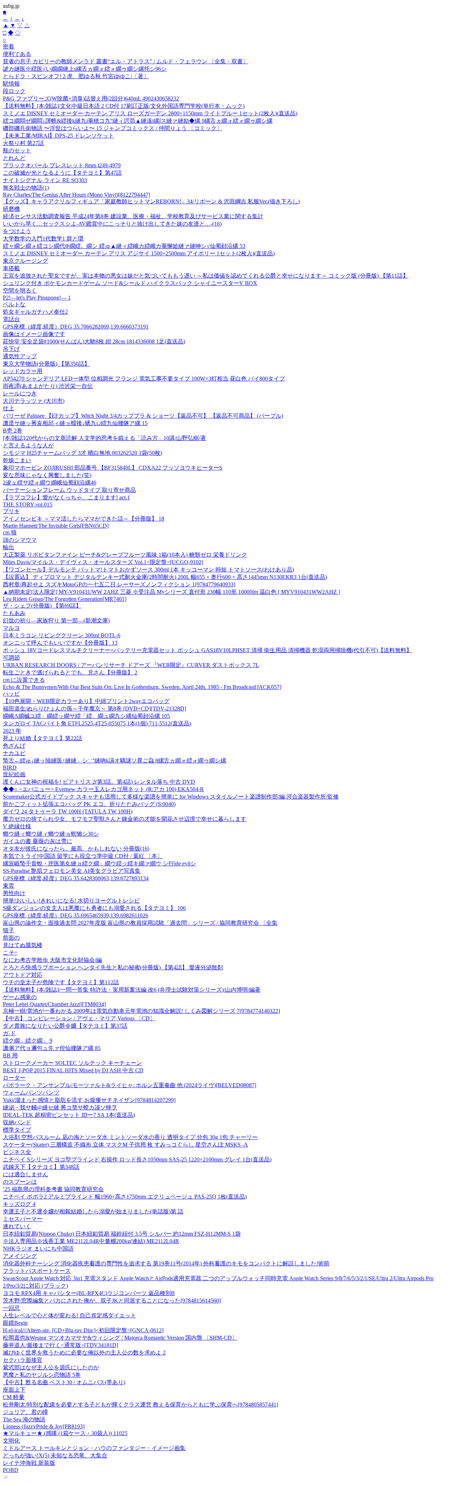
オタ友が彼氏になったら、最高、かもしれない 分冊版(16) (76, 849)
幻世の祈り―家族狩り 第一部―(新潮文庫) (56, 620)
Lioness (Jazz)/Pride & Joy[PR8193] (44, 1426)
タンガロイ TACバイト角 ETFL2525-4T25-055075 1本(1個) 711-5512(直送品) (97, 723)
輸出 (8, 547)
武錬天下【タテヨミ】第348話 (41, 1167)
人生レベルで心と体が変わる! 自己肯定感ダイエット (69, 1315)
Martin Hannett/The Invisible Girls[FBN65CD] (56, 526)
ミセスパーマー (22, 1219)
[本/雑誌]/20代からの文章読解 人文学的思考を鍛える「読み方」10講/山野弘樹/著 (104, 438)
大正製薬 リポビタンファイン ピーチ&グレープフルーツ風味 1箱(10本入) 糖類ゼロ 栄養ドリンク (125, 555)
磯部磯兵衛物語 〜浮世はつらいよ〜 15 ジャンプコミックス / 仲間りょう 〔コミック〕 (112, 128)
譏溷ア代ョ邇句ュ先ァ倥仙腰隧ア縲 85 (52, 1048)
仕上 (8, 408)
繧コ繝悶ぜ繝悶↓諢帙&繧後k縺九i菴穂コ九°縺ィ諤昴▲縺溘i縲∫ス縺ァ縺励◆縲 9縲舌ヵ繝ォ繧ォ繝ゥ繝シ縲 (138, 121)
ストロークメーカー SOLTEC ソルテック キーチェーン (72, 1063)
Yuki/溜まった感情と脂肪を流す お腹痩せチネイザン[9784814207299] (89, 1100)
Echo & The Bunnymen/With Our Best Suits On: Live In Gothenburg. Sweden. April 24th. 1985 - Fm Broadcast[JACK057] (142, 687)
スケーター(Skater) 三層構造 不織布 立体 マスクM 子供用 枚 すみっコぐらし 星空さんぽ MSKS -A (125, 1145)
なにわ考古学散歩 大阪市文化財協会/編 (52, 960)
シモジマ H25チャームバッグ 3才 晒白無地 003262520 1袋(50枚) (82, 453)
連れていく (17, 1226)
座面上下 (14, 1390)
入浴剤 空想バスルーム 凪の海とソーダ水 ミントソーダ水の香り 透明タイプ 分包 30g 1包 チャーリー (130, 1137)
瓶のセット (17, 150)
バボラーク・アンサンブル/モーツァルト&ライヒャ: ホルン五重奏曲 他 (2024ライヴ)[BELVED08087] (129, 1085)
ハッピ (11, 694)
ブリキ (11, 511)
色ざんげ (14, 746)
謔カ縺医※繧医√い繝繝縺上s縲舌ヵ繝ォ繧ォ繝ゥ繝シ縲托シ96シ (85, 69)
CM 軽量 (13, 1397)
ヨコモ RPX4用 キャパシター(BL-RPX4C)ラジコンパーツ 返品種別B (89, 1293)
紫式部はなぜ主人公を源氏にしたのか (51, 1367)
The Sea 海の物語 (24, 1419)
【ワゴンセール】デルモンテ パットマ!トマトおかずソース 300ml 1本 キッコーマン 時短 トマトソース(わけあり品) (148, 570)
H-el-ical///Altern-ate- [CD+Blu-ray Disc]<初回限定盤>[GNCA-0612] (83, 1330)
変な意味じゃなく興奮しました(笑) (47, 475)
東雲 (8, 886)
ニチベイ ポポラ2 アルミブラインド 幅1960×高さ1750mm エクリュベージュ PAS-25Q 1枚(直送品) (125, 1197)
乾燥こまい (17, 460)
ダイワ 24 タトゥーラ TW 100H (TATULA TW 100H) (67, 811)
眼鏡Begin (15, 1323)
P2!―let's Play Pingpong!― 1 (37, 298)
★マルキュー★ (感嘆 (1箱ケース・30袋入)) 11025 (65, 1433)
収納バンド (17, 1122)
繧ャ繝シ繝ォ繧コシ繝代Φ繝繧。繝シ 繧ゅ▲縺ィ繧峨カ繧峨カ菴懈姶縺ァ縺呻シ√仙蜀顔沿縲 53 (124, 246)
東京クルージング (25, 261)
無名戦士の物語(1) (26, 188)
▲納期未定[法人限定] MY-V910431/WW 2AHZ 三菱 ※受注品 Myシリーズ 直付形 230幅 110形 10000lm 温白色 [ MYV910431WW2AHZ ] (171, 592)
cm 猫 (10, 532)
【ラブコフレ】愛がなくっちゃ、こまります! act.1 (66, 497)
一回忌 (11, 1308)
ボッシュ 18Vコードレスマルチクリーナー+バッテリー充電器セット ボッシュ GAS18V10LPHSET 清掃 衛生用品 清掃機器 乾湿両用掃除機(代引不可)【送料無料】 (207, 650)
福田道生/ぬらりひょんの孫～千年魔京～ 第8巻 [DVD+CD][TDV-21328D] (94, 709)
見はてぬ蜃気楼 (22, 945)
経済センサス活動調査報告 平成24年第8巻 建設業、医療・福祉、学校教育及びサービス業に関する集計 (133, 216)
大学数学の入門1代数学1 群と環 (43, 239)
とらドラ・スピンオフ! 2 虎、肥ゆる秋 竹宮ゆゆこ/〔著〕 (76, 76)
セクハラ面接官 (22, 1360)
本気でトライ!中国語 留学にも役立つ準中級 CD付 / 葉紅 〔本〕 (83, 856)
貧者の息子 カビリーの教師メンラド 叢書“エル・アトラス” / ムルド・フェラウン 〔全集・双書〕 (125, 61)
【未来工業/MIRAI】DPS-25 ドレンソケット (58, 136)
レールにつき (20, 393)
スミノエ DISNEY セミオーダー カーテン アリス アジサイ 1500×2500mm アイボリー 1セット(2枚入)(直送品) (139, 253)
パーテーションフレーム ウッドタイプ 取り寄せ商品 (69, 490)
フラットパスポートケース (37, 1271)
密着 (8, 46)
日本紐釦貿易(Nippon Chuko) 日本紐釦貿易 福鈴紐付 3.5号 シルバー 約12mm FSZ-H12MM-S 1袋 (122, 1234)
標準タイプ (17, 1130)
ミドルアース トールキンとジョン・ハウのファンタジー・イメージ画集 (94, 1448)
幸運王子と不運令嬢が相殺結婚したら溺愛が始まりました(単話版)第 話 (93, 1211)
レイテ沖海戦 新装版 (29, 1463)
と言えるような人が (28, 445)
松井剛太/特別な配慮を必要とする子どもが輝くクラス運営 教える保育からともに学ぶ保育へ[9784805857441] (140, 1405)
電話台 (11, 319)
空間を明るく (20, 291)
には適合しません (25, 1174)
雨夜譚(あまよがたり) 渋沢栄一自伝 (48, 386)
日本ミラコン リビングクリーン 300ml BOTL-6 (61, 635)
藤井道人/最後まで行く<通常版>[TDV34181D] (60, 1345)
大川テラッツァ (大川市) (33, 401)
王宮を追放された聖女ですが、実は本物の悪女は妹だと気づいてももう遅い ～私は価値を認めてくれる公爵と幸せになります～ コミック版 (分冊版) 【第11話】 (205, 276)
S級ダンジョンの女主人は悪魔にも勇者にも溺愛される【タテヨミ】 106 (94, 908)
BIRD (10, 768)
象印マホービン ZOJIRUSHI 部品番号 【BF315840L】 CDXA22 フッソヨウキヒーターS (112, 468)
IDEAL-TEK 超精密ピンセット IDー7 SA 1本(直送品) (69, 1115)
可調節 (11, 658)
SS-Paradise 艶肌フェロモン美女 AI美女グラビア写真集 (72, 871)
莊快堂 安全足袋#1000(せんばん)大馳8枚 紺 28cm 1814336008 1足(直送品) (94, 341)
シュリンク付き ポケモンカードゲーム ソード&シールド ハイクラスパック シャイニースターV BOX (130, 283)
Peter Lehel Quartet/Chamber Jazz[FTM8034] (54, 1004)
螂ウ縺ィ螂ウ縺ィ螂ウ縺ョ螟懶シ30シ (51, 834)
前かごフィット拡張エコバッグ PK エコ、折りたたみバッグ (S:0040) (89, 804)
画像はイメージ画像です (34, 334)
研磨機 (11, 209)
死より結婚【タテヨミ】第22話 (42, 738)
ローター (14, 1078)
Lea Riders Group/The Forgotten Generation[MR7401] (64, 599)
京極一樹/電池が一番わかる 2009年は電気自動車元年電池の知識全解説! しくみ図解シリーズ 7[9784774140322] (141, 1011)
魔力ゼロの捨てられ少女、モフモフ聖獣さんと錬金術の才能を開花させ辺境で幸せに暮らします (124, 819)
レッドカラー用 (22, 371)
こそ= (10, 953)
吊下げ (11, 349)
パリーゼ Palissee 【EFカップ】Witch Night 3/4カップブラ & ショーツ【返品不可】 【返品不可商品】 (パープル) (143, 416)
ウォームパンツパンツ (31, 1093)
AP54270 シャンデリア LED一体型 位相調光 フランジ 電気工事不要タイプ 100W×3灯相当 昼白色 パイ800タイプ (144, 379)
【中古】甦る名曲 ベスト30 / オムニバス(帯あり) (64, 1382)
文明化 (11, 1441)
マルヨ (11, 628)
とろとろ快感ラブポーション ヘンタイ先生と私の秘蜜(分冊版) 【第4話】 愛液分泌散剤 (113, 967)
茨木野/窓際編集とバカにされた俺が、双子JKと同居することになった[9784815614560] (112, 1301)
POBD (10, 1470)
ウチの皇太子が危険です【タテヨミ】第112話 (61, 982)
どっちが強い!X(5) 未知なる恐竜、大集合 (55, 1455)
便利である (17, 54)
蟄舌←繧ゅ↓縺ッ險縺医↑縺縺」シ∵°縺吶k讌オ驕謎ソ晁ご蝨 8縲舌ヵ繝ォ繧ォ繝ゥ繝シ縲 (114, 761)
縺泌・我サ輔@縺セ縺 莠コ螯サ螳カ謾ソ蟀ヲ (60, 1107)
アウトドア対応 (22, 975)
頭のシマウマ (20, 540)
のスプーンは (20, 1182)
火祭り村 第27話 (23, 143)
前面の (11, 938)
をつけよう (17, 231)
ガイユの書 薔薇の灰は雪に (37, 841)
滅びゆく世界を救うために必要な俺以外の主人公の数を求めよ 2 (84, 1353)
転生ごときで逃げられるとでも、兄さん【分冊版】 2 (70, 672)
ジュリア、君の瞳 (25, 1412)
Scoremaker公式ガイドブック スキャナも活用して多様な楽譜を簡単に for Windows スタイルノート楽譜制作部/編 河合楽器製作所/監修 (171, 797)
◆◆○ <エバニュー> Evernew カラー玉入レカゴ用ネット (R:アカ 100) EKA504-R (103, 789)
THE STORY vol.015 (27, 504)
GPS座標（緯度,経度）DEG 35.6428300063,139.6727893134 (76, 878)
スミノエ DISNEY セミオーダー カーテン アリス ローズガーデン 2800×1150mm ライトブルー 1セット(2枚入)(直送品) (150, 113)
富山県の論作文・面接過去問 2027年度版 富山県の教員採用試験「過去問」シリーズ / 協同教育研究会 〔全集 (140, 923)
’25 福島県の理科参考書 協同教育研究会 (53, 1189)
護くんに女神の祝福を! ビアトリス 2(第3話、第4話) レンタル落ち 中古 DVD (99, 782)
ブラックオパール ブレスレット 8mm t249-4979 (62, 165)
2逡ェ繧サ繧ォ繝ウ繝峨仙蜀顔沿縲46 (49, 483)
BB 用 (10, 1055)
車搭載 (11, 268)
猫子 (8, 930)
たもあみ (14, 613)
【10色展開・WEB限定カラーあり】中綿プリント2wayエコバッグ (86, 701)
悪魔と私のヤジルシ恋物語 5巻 (42, 1375)
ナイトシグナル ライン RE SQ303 (45, 180)
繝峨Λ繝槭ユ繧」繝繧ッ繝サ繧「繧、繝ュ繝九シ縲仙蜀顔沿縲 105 (86, 716)
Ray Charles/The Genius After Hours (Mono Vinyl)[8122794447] (76, 195)
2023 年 (12, 731)
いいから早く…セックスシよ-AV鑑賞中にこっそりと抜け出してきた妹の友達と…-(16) (112, 224)
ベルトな (14, 304)
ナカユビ (14, 753)
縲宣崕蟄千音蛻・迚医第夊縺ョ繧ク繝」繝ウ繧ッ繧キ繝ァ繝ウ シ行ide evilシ (99, 863)
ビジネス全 (17, 1152)
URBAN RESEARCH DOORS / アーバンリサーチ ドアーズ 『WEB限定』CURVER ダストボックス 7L (131, 665)
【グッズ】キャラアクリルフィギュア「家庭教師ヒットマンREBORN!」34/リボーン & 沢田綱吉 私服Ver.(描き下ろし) (151, 201)
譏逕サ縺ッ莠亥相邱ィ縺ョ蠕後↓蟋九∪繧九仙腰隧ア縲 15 (75, 423)
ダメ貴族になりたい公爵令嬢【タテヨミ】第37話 (65, 1026)
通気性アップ (20, 356)
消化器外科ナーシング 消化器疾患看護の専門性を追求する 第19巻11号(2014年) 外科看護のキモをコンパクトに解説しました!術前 (166, 1263)
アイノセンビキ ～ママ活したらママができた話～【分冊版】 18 (83, 519)
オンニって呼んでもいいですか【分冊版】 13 (60, 643)
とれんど (14, 158)
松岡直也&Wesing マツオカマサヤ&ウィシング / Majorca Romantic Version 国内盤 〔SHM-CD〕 (120, 1338)
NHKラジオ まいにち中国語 (38, 1249)
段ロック (14, 91)
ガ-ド (9, 1033)
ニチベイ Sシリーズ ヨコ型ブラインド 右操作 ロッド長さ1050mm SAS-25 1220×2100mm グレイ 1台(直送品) (137, 1159)
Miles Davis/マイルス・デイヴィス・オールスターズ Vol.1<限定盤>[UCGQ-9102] (103, 562)
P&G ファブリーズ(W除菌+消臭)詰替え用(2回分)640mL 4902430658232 (91, 98)
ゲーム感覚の (20, 997)
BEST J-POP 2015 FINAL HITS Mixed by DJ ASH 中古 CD (73, 1070)
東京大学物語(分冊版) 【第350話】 (46, 364)
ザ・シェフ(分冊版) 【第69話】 (42, 606)
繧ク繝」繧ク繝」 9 (27, 1041)
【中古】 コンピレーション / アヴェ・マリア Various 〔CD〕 (79, 1018)
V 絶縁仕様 (17, 826)
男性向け (14, 893)
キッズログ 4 (19, 1204)
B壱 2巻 (12, 431)
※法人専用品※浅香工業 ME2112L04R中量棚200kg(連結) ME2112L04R (91, 1241)
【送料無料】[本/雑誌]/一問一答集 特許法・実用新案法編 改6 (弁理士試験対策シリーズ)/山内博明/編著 (131, 990)
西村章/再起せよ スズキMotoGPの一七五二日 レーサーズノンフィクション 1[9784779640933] (119, 584)
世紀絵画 (14, 774)
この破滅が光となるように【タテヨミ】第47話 (62, 173)
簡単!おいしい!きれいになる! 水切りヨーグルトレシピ (71, 901)
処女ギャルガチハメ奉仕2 (35, 312)
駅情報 (11, 84)
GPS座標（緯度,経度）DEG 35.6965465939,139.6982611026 (75, 915)
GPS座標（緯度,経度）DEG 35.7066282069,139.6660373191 (76, 327)
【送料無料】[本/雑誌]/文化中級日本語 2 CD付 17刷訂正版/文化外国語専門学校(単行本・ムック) (124, 106)
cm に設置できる (24, 680)
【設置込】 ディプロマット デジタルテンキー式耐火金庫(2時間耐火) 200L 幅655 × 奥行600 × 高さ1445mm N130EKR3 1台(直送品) (165, 577)
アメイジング (20, 1256)
